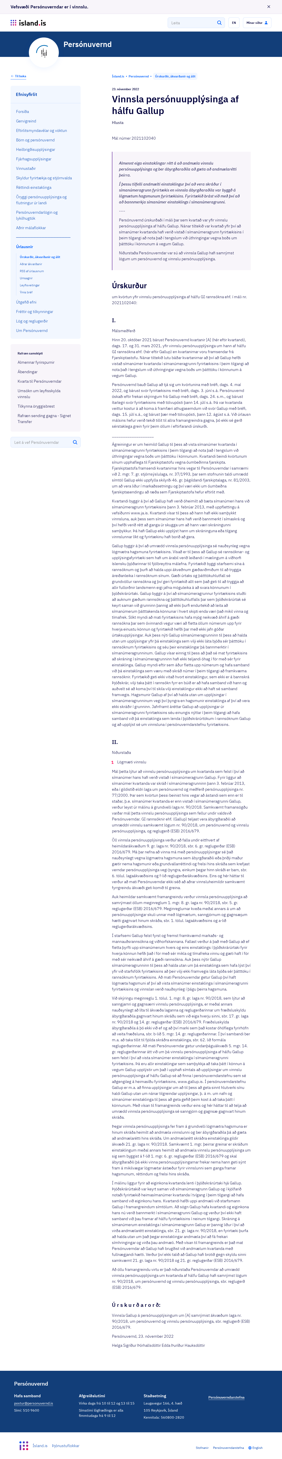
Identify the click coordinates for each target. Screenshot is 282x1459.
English (257, 1448)
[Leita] (219, 22)
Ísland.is (40, 1445)
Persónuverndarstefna (228, 1448)
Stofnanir (202, 1448)
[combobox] (196, 22)
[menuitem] (46, 111)
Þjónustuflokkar (65, 1445)
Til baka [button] (20, 76)
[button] (233, 22)
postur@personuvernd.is (33, 1403)
